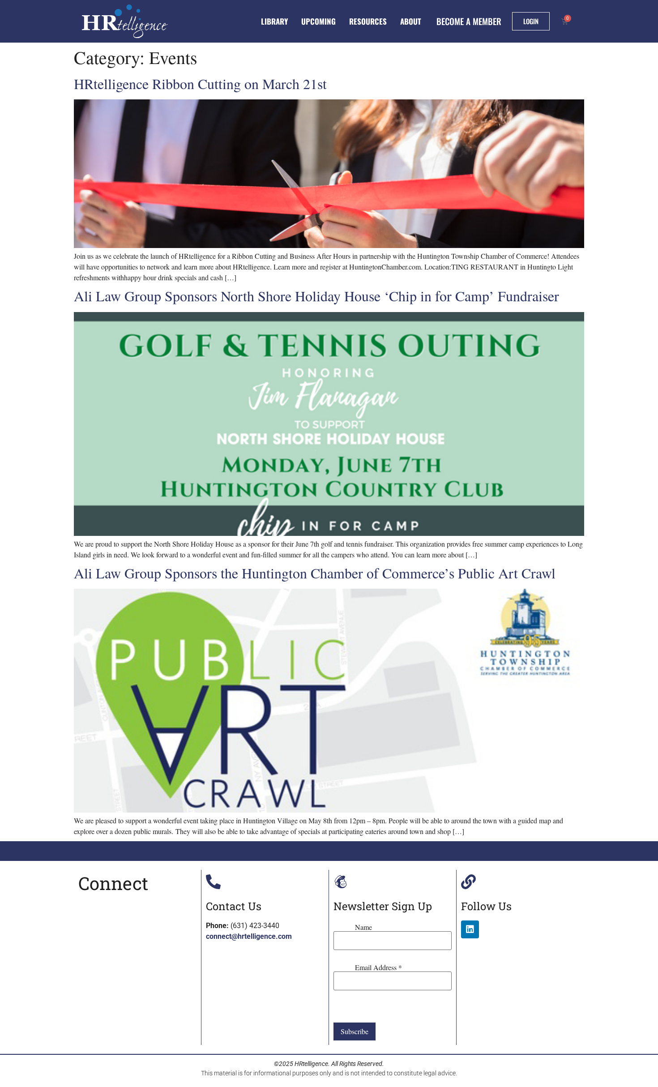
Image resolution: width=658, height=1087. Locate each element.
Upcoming (318, 21)
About (410, 21)
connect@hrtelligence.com (249, 936)
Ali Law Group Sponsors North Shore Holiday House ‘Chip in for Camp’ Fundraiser (316, 295)
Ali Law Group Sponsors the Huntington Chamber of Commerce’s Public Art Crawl (314, 572)
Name (363, 927)
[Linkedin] (470, 929)
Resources (368, 21)
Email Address (378, 967)
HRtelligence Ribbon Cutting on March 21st (200, 83)
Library (274, 21)
